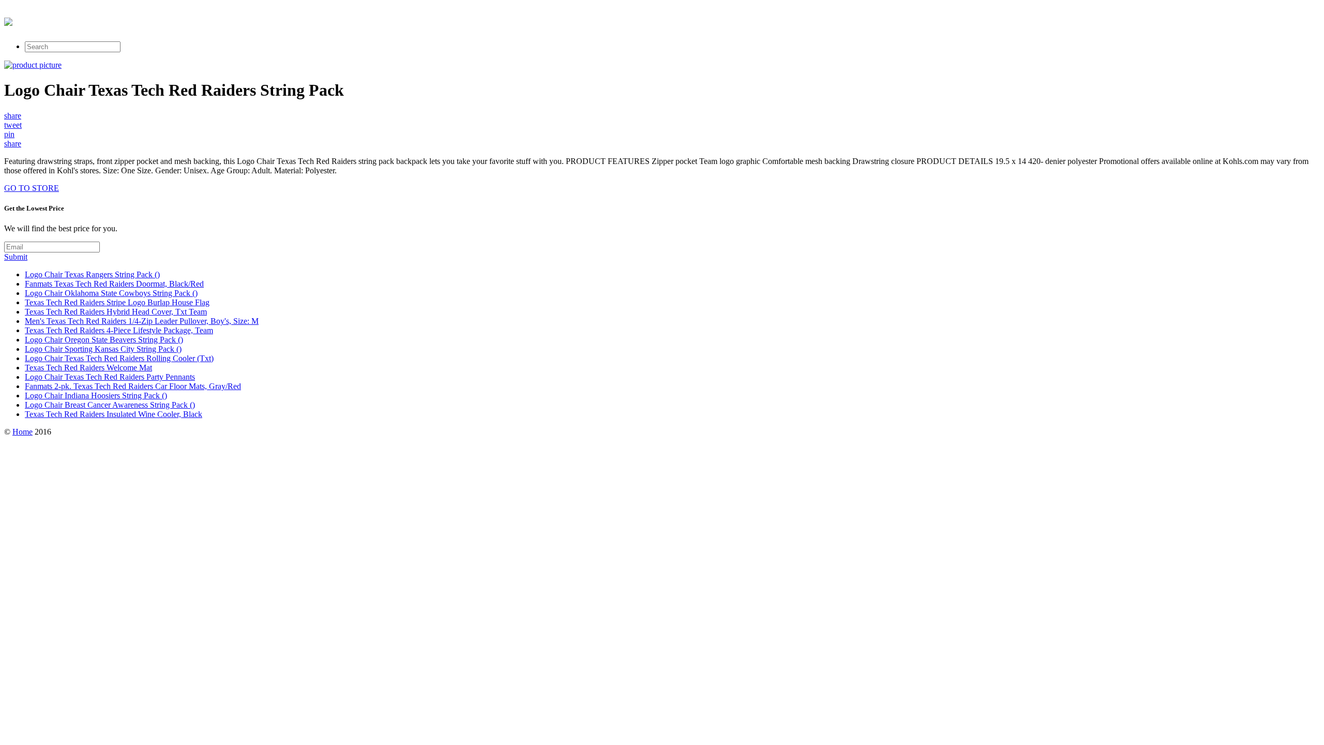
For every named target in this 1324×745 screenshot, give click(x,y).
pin (9, 134)
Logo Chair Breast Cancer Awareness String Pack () (110, 404)
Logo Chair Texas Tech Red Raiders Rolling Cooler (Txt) (119, 358)
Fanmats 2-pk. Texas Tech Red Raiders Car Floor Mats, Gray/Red (133, 386)
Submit (15, 256)
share (12, 115)
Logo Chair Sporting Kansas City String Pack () (103, 349)
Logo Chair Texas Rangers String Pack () (92, 274)
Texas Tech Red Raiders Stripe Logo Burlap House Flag (117, 302)
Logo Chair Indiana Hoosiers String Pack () (96, 395)
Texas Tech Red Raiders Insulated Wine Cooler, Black (113, 414)
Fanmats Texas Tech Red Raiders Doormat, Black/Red (114, 283)
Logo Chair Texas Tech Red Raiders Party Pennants (110, 377)
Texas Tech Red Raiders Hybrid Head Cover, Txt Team (116, 311)
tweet (13, 125)
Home (22, 431)
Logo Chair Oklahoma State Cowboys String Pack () (111, 293)
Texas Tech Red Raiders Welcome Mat (88, 367)
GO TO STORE (31, 188)
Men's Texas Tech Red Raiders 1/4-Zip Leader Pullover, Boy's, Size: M (142, 321)
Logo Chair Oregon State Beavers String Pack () (104, 339)
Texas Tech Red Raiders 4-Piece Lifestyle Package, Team (119, 330)
